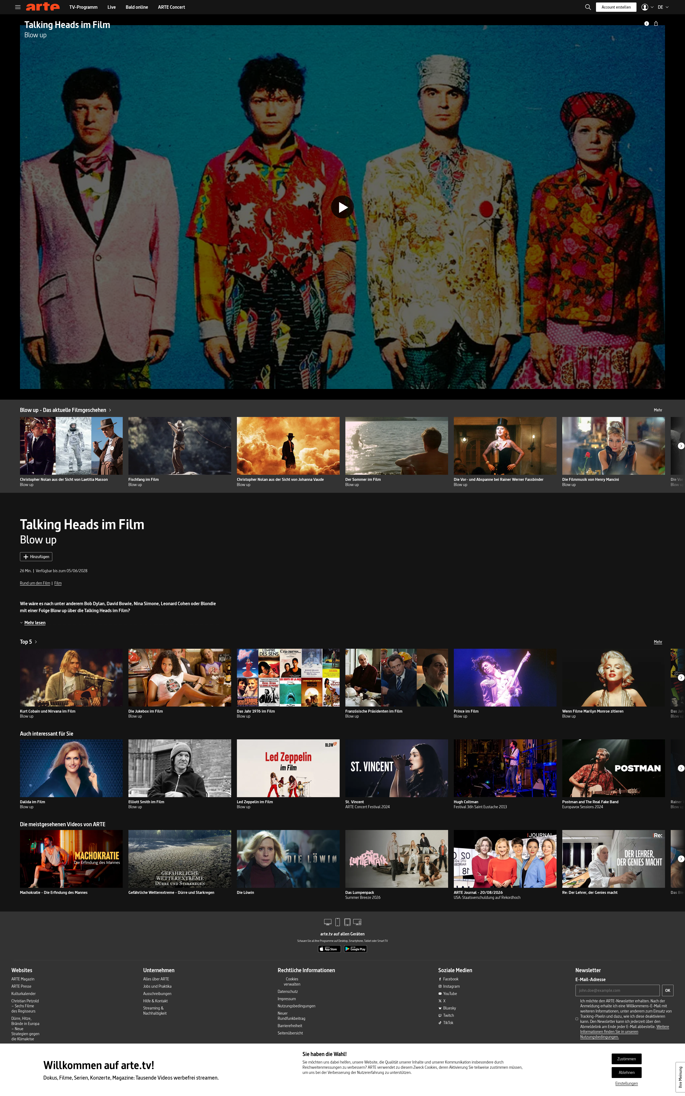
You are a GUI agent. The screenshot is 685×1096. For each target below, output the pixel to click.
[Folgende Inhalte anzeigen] (681, 445)
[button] (588, 7)
